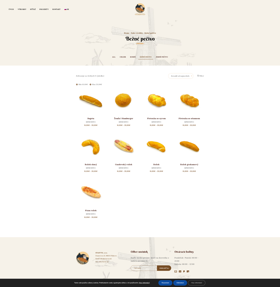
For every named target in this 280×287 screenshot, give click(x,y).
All (114, 57)
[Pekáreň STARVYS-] (140, 9)
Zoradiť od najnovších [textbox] (180, 76)
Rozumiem (165, 283)
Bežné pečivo (146, 57)
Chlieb (123, 57)
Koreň (133, 57)
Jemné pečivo (162, 57)
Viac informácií (144, 283)
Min (83, 84)
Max (97, 84)
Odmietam (180, 283)
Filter (201, 76)
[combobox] (180, 76)
